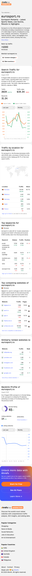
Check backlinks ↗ (22, 419)
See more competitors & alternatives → (12, 330)
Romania (6, 189)
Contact (10, 567)
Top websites (5, 12)
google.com (7, 373)
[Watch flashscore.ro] (29, 321)
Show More (4, 40)
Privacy (17, 567)
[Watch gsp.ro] (29, 316)
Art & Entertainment (8, 537)
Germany (7, 199)
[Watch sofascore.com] (29, 327)
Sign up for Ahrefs (7, 213)
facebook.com (8, 368)
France (6, 209)
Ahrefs (16, 570)
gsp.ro (6, 315)
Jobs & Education (7, 535)
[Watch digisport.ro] (29, 306)
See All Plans (16, 490)
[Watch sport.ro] (29, 311)
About (3, 567)
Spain (6, 204)
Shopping (4, 526)
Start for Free (16, 484)
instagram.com (8, 362)
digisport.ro (7, 305)
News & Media (6, 529)
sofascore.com (8, 326)
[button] (6, 447)
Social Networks (7, 532)
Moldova (6, 194)
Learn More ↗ (16, 496)
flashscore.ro (8, 321)
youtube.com (8, 357)
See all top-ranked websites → (10, 377)
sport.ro (6, 310)
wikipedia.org (8, 352)
